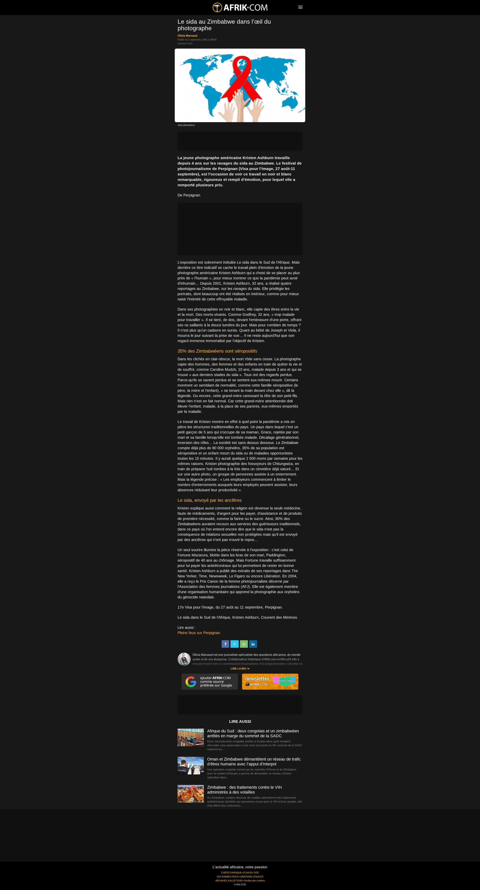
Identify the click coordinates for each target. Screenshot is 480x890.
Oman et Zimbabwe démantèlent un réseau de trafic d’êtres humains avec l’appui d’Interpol (254, 761)
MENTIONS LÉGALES (252, 876)
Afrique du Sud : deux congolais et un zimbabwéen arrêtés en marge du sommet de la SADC (253, 733)
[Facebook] (225, 644)
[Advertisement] (240, 141)
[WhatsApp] (244, 644)
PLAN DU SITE (251, 872)
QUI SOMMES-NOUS (228, 876)
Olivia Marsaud (187, 35)
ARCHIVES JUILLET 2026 (228, 880)
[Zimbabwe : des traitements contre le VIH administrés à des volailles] (191, 794)
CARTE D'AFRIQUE (231, 872)
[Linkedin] (253, 644)
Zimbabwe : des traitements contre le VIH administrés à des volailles (244, 789)
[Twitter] (234, 644)
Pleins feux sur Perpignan (199, 633)
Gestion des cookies (254, 880)
